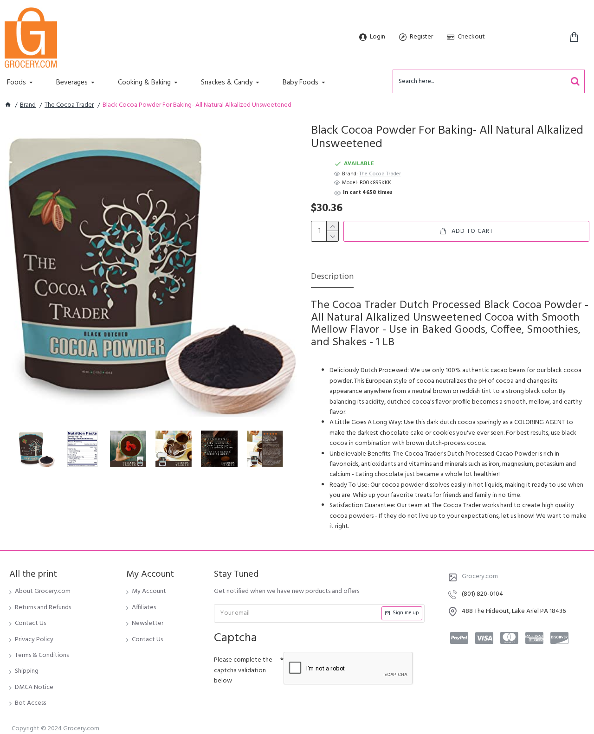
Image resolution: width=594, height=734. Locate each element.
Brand (28, 105)
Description (332, 277)
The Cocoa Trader (69, 105)
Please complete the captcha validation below (243, 670)
